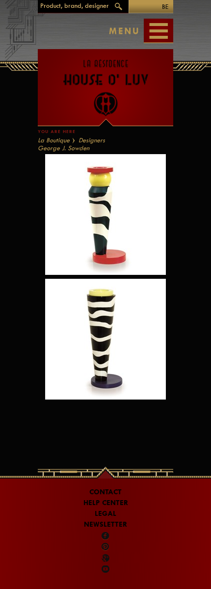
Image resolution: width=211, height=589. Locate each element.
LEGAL (105, 513)
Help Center (105, 503)
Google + (106, 558)
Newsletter (105, 524)
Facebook (105, 536)
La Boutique (54, 140)
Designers (92, 140)
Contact (105, 492)
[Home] (105, 83)
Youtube (105, 569)
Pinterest (105, 547)
